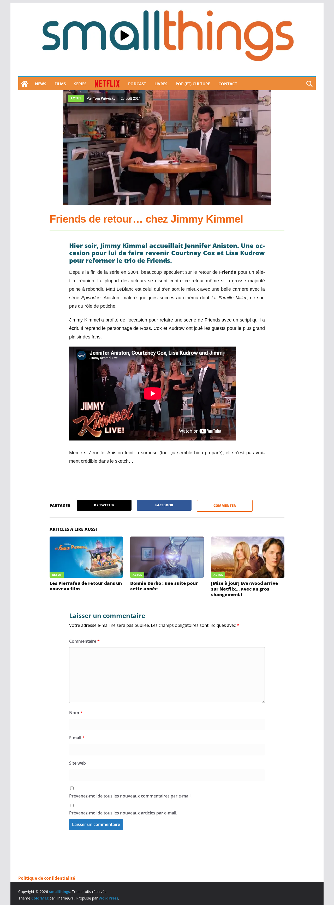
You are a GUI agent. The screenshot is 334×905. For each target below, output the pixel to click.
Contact (227, 83)
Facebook (164, 505)
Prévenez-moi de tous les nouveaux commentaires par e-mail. (130, 796)
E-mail (77, 738)
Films (60, 83)
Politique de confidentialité (46, 878)
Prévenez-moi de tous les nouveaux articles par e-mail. (123, 813)
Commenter (224, 505)
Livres (160, 83)
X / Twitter (104, 505)
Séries (80, 83)
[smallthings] (24, 84)
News (40, 83)
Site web (77, 763)
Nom (75, 713)
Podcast (137, 83)
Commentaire (84, 641)
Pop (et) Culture (193, 83)
